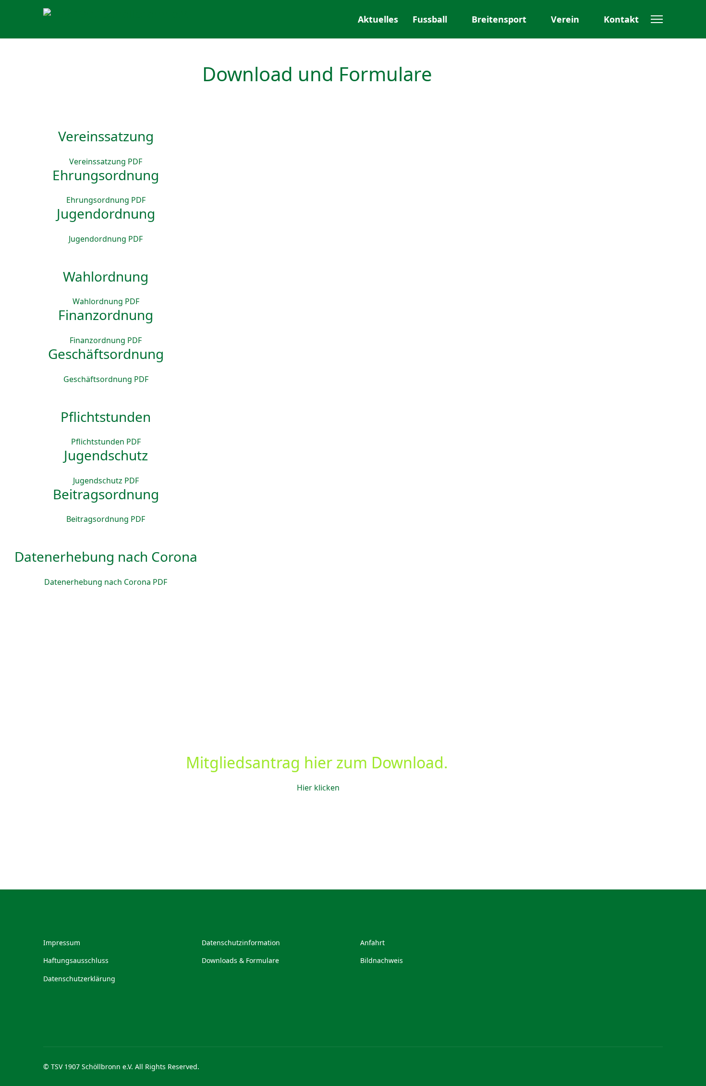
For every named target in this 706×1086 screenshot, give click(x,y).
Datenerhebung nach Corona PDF (105, 582)
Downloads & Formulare (240, 960)
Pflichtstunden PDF (106, 441)
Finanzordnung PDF (106, 340)
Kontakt (621, 19)
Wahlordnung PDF (106, 301)
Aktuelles (378, 19)
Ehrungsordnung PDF (106, 200)
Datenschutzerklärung (79, 978)
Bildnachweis (381, 960)
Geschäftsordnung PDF (105, 379)
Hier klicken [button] (317, 787)
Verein (565, 19)
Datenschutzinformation (241, 942)
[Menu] (657, 19)
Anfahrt (372, 942)
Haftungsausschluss (76, 960)
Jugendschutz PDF (106, 480)
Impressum (61, 942)
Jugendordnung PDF (106, 239)
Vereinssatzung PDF (105, 161)
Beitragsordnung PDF (105, 519)
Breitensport (499, 19)
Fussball (430, 19)
